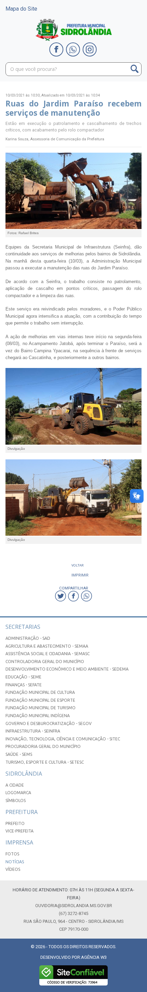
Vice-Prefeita (19, 831)
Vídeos (12, 869)
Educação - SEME (23, 677)
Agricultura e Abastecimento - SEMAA (46, 646)
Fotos (12, 854)
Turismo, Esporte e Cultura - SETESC (44, 762)
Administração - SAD (27, 638)
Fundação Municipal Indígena (37, 715)
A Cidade (14, 785)
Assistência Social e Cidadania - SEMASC (47, 653)
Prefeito (15, 823)
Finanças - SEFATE (23, 685)
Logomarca (18, 792)
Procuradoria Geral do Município (43, 746)
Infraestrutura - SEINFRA (32, 731)
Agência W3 (94, 957)
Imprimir (80, 574)
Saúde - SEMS (18, 754)
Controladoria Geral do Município (44, 661)
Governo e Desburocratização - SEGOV (48, 723)
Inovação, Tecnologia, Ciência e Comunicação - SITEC (62, 739)
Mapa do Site (21, 8)
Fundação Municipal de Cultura (40, 692)
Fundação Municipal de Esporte (40, 700)
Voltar (77, 565)
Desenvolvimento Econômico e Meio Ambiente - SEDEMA (67, 669)
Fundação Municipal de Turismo (40, 707)
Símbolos (15, 800)
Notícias (14, 862)
